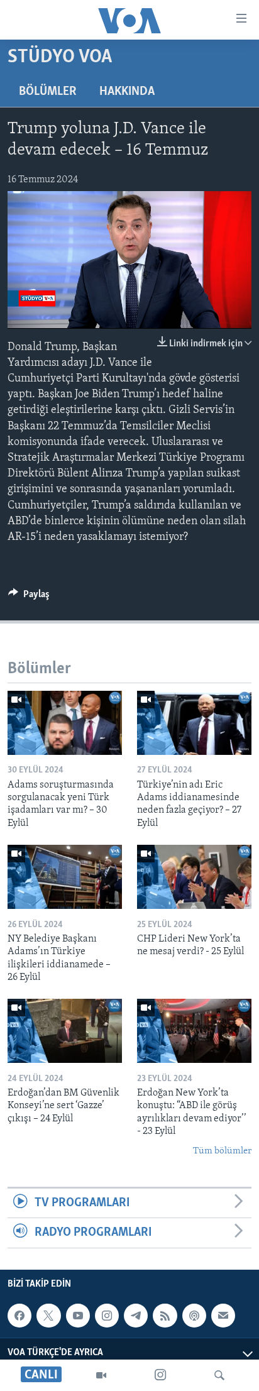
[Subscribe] (223, 1316)
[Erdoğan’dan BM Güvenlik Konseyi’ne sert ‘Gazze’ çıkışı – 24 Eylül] (65, 1031)
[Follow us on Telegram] (136, 1316)
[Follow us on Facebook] (19, 1316)
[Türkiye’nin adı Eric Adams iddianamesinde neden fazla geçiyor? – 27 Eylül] (194, 723)
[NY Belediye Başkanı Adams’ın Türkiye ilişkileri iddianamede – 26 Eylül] (65, 877)
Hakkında (127, 91)
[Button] (29, 597)
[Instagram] (160, 1375)
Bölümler (48, 91)
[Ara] (219, 1375)
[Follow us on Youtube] (78, 1316)
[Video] (101, 1375)
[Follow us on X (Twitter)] (48, 1316)
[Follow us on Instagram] (107, 1316)
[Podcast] (194, 1316)
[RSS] (165, 1316)
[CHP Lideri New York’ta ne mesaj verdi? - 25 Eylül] (194, 877)
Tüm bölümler (222, 1151)
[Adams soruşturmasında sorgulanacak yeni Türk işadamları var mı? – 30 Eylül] (65, 723)
